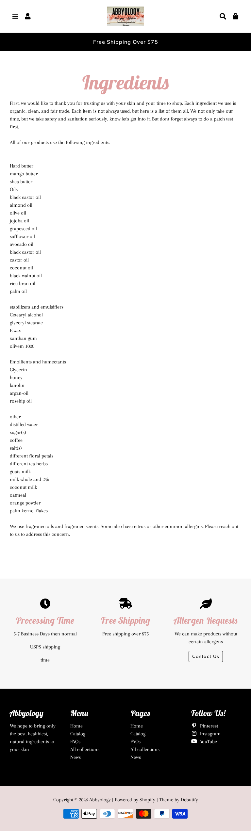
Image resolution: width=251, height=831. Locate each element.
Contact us (205, 656)
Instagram (210, 734)
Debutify (189, 800)
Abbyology (100, 800)
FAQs (75, 741)
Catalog (77, 734)
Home (76, 726)
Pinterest (208, 726)
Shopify (147, 800)
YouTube (208, 741)
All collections (84, 749)
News (75, 757)
